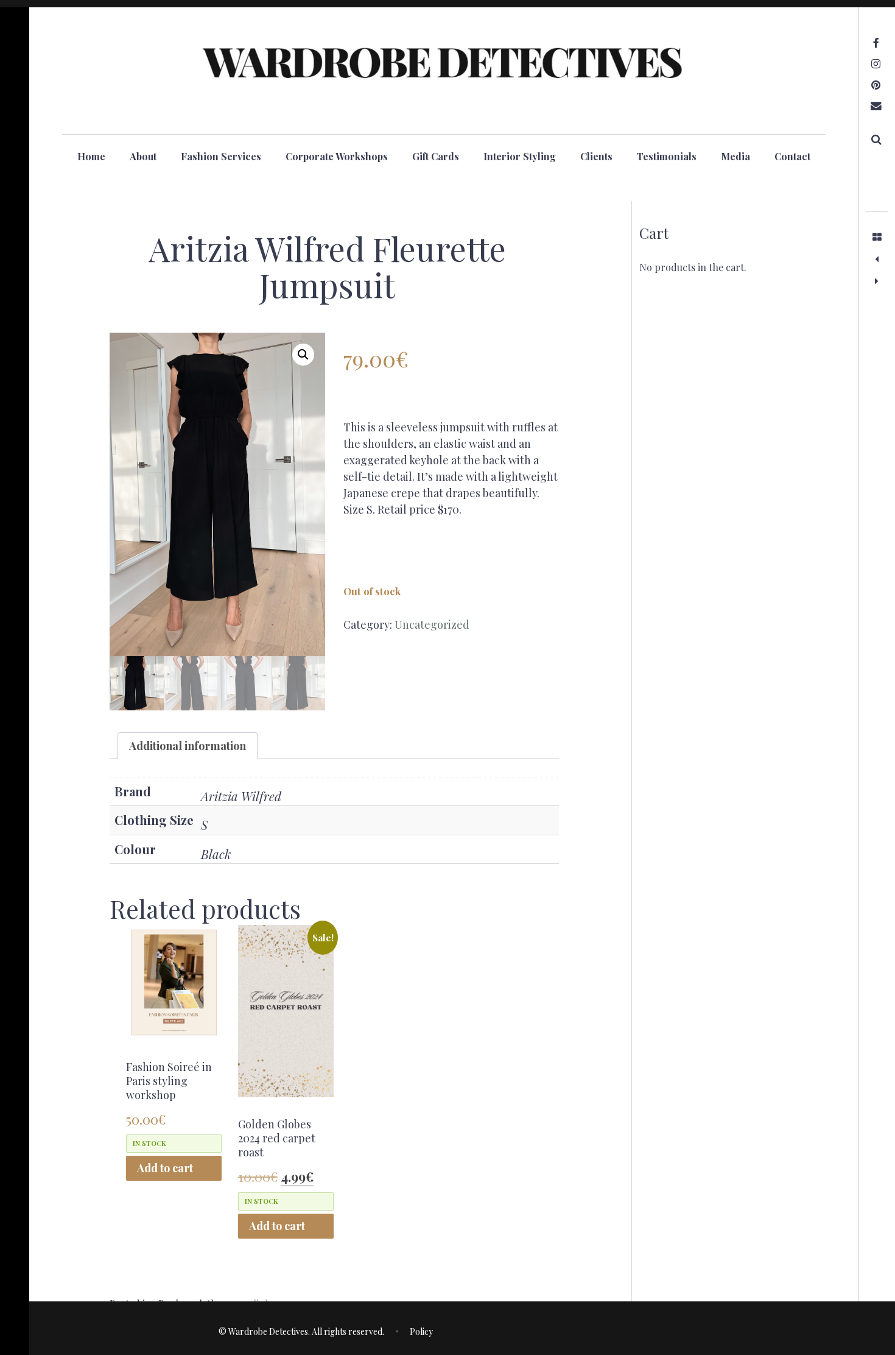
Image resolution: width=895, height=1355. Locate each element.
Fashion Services (221, 156)
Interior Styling (519, 156)
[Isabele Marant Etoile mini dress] (877, 259)
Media (735, 156)
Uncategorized (432, 624)
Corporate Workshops (337, 156)
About (143, 156)
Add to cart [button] (165, 1168)
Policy (421, 1331)
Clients (596, 156)
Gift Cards (435, 156)
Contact (792, 156)
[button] (303, 355)
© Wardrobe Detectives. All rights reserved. (301, 1331)
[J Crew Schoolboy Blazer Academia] (877, 281)
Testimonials (667, 156)
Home (91, 156)
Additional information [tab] (187, 745)
